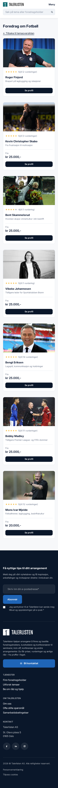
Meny (52, 4)
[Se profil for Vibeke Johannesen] (29, 264)
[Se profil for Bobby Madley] (29, 411)
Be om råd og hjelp (13, 689)
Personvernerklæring (13, 769)
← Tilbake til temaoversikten (18, 33)
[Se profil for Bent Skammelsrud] (29, 190)
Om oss (7, 703)
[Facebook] (6, 746)
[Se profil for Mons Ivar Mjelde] (29, 485)
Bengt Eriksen (14, 362)
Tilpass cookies (10, 774)
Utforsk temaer (11, 684)
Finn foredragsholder (14, 679)
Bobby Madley (14, 436)
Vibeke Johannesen (18, 288)
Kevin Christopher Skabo (21, 141)
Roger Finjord (14, 77)
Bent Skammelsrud (17, 215)
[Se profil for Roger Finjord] (29, 52)
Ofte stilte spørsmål (13, 708)
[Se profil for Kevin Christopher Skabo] (29, 116)
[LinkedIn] (15, 746)
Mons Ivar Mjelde (16, 509)
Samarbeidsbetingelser (16, 712)
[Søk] (52, 12)
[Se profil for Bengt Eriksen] (29, 338)
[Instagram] (24, 746)
